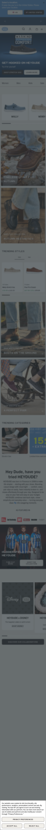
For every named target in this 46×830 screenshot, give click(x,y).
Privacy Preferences (23, 819)
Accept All (12, 826)
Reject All (34, 826)
